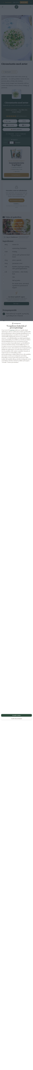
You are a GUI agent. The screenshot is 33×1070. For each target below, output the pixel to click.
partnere (12, 330)
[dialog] (16, 695)
